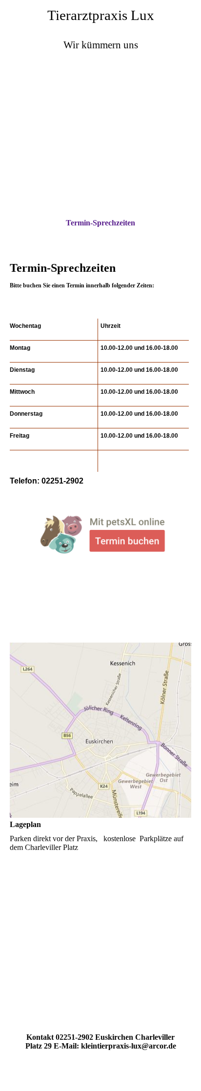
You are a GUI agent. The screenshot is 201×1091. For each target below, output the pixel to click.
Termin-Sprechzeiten (100, 223)
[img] (100, 114)
